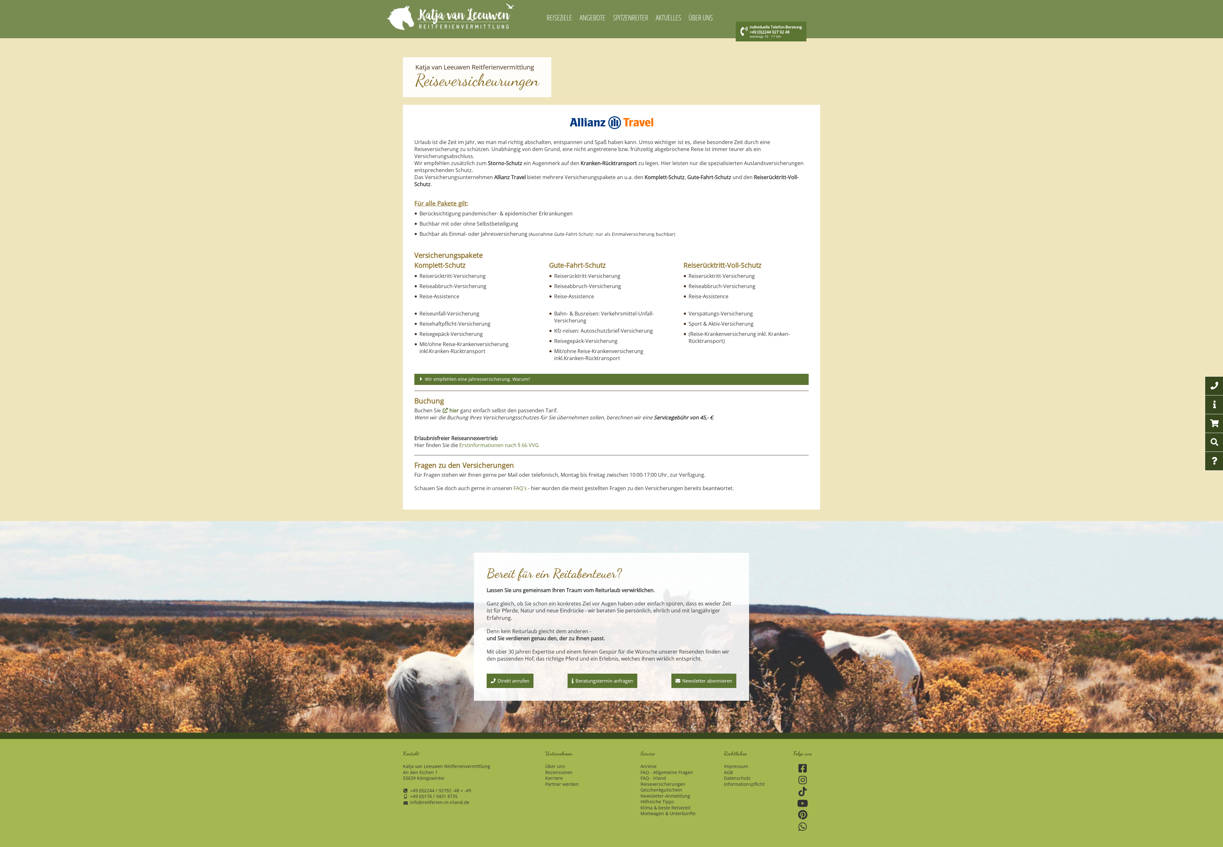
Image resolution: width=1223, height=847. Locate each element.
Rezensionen (559, 772)
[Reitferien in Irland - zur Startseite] (450, 16)
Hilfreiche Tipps (657, 802)
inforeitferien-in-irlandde (439, 803)
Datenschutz (737, 778)
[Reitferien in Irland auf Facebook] (803, 768)
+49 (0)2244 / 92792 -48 (434, 790)
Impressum (736, 766)
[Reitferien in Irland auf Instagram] (803, 780)
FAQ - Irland (653, 778)
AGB (728, 772)
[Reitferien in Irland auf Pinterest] (803, 815)
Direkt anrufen (513, 680)
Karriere (554, 778)
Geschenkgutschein (661, 790)
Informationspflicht (744, 784)
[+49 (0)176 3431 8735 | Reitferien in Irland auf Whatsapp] (803, 827)
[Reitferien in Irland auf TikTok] (803, 792)
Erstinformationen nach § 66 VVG (499, 445)
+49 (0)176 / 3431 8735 (434, 796)
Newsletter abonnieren (707, 680)
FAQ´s (520, 488)
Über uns (555, 766)
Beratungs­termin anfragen (604, 680)
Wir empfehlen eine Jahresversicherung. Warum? (477, 379)
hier (454, 410)
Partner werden (562, 784)
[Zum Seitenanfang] (1183, 818)
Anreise (648, 766)
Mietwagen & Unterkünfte (668, 813)
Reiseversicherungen (662, 784)
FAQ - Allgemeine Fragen (666, 772)
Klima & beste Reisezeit (665, 808)
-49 (467, 790)
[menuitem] (559, 18)
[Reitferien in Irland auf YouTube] (803, 803)
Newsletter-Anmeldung (665, 796)
